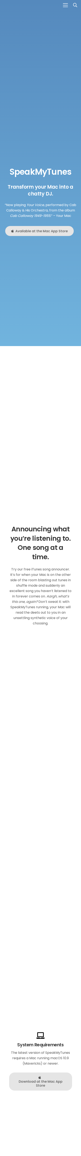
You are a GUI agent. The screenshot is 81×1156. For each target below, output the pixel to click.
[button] (65, 5)
